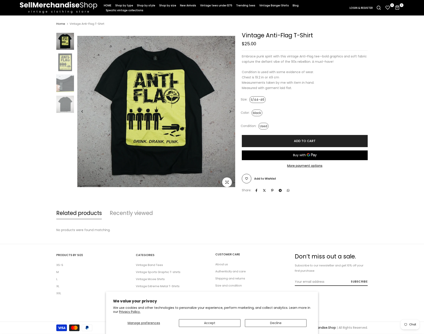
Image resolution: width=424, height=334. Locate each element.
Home (60, 24)
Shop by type (124, 5)
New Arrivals (188, 5)
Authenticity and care (230, 271)
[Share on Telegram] (280, 190)
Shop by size (167, 5)
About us (221, 264)
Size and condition (228, 285)
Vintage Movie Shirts (150, 279)
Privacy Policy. (129, 311)
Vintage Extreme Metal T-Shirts (158, 286)
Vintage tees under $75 (216, 5)
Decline (276, 323)
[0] (387, 7)
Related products (79, 213)
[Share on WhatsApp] (288, 190)
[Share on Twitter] (264, 190)
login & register (361, 8)
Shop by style (146, 5)
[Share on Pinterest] (272, 190)
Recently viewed (131, 213)
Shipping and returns (230, 278)
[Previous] (86, 111)
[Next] (227, 111)
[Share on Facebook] (256, 190)
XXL (58, 293)
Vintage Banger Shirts (274, 5)
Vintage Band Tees (149, 265)
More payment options (304, 165)
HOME (107, 5)
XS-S (59, 265)
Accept (209, 323)
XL (57, 286)
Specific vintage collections (124, 10)
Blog (296, 5)
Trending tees (245, 5)
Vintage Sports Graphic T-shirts (158, 272)
